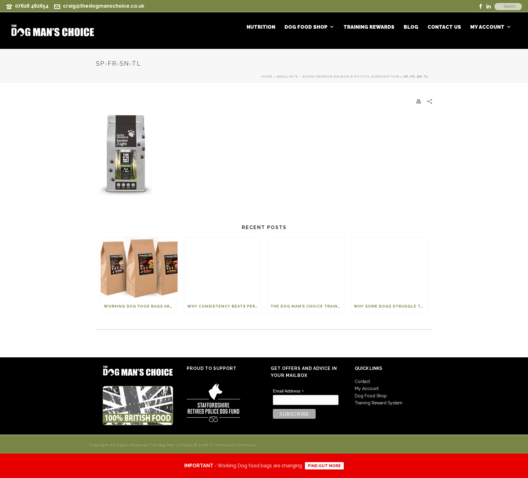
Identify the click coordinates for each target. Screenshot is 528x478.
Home (266, 76)
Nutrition (261, 27)
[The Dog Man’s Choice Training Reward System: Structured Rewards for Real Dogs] (305, 268)
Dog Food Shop (306, 27)
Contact (362, 381)
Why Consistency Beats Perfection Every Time (224, 306)
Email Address (288, 391)
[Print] (418, 101)
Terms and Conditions (236, 445)
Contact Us (444, 27)
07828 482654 (32, 6)
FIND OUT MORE (324, 465)
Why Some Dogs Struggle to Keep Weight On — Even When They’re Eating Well (390, 306)
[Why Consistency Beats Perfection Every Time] (222, 268)
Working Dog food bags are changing (141, 306)
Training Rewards (368, 27)
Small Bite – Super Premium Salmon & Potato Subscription (338, 76)
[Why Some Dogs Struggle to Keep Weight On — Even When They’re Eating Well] (389, 268)
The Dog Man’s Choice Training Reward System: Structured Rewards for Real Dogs (307, 306)
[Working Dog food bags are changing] (139, 268)
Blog (411, 27)
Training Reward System (378, 402)
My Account (487, 27)
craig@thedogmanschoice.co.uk (103, 6)
